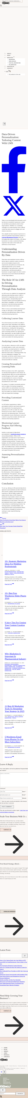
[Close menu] (0, 1075)
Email (24, 794)
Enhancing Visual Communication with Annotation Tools (13, 974)
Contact (10, 68)
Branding (12, 59)
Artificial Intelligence (15, 716)
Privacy (6, 1054)
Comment (3, 788)
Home (5, 1047)
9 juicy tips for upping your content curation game (15, 625)
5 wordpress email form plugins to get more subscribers (14, 739)
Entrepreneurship (10, 571)
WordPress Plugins (14, 603)
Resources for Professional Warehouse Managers (12, 981)
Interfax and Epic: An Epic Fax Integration (10, 979)
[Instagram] (4, 3)
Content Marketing (19, 665)
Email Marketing (10, 666)
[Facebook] (2, 3)
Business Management (12, 664)
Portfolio (10, 66)
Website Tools (9, 574)
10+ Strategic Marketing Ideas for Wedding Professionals (15, 564)
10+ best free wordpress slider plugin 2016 (15, 596)
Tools (14, 717)
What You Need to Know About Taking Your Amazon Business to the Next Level (13, 520)
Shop (8, 55)
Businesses (8, 665)
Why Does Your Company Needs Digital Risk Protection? (11, 526)
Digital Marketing (15, 62)
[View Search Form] (2, 6)
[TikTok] (10, 1087)
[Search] (25, 956)
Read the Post (9, 584)
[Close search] (3, 1090)
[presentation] (15, 544)
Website (24, 798)
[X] (14, 217)
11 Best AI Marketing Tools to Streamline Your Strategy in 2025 (14, 708)
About (9, 53)
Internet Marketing (18, 668)
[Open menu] (4, 123)
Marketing (20, 571)
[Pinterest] (8, 3)
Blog (5, 1049)
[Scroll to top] (1, 1072)
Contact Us (7, 1083)
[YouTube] (6, 3)
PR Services (12, 64)
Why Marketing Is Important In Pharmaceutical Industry (15, 656)
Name (24, 791)
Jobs (5, 1053)
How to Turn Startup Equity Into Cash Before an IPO (13, 960)
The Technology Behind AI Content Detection (11, 965)
